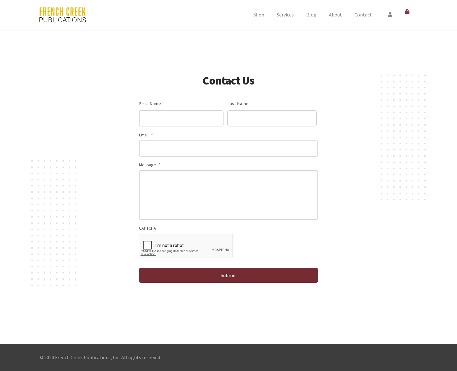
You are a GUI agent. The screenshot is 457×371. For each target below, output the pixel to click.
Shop (258, 14)
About (335, 14)
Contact (363, 14)
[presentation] (186, 246)
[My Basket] (408, 12)
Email (146, 135)
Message (149, 164)
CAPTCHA (147, 228)
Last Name (238, 103)
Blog (311, 14)
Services (285, 14)
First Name (150, 103)
